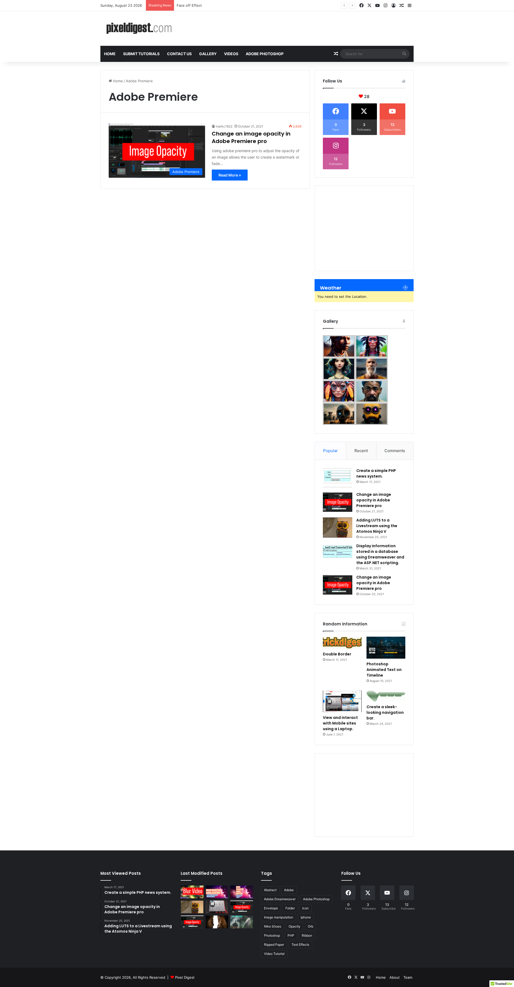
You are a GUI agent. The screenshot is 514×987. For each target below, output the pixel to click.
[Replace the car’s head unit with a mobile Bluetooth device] (217, 906)
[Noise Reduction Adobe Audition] (217, 891)
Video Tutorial (274, 954)
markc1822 (224, 126)
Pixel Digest (185, 977)
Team (407, 977)
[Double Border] (342, 643)
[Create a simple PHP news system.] (337, 478)
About (395, 977)
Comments (394, 450)
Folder (290, 908)
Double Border (337, 654)
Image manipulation (278, 917)
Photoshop (272, 935)
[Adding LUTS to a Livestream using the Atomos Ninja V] (337, 527)
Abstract (270, 890)
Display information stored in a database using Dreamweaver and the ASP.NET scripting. (380, 554)
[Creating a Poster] (241, 921)
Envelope (271, 908)
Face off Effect (189, 5)
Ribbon (307, 935)
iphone (306, 917)
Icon (305, 908)
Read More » (229, 175)
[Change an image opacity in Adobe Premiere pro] (337, 502)
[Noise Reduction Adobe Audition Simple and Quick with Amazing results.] (241, 891)
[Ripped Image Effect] (217, 921)
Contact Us (179, 53)
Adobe (289, 890)
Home (110, 53)
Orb (310, 926)
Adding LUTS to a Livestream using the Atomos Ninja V (376, 525)
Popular (330, 450)
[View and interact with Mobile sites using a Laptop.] (342, 701)
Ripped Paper (274, 945)
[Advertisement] (364, 228)
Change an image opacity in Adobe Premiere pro (251, 137)
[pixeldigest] (140, 28)
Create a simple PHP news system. (376, 473)
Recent (361, 450)
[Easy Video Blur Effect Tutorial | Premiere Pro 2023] (192, 891)
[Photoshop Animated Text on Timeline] (385, 648)
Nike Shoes (272, 926)
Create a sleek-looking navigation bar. (385, 712)
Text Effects (300, 945)
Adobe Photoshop (265, 53)
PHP (291, 935)
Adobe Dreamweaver (280, 899)
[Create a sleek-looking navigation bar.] (385, 695)
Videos (231, 53)
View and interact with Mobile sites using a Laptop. (340, 723)
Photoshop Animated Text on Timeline (384, 669)
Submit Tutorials (141, 53)
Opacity (294, 926)
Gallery (208, 53)
